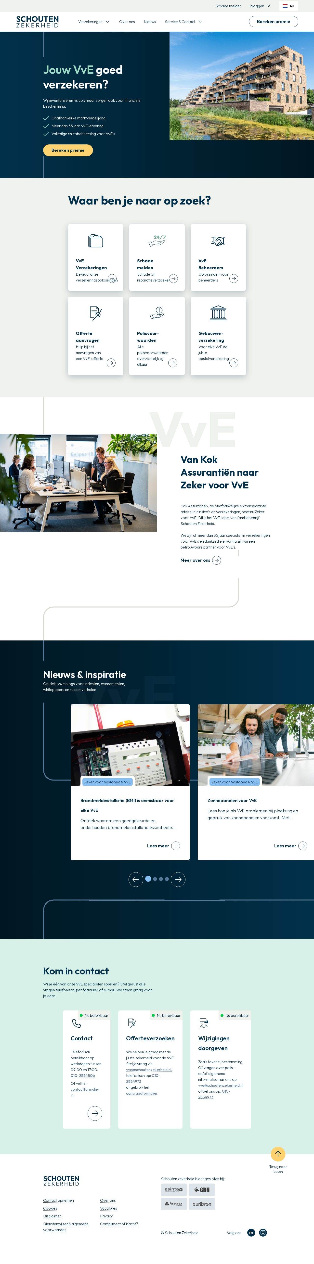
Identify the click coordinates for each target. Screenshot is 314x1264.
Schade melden (228, 5)
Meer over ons (195, 560)
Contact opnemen (58, 1200)
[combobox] (288, 6)
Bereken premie (273, 21)
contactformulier (85, 1089)
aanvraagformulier (142, 1093)
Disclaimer (52, 1215)
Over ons (127, 21)
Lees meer (158, 846)
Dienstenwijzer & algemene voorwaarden (66, 1226)
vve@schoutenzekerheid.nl (148, 1069)
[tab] (148, 879)
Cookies (50, 1208)
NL (292, 6)
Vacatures (108, 1208)
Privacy (106, 1215)
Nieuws (150, 21)
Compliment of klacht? (119, 1223)
